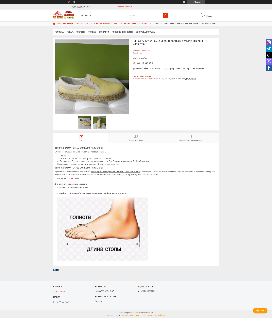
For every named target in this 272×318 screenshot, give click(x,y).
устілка (70, 178)
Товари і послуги (76, 32)
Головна (59, 32)
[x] (57, 270)
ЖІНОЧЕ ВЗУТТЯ (84, 24)
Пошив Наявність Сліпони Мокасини (131, 24)
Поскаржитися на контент (132, 315)
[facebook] (54, 270)
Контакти (104, 32)
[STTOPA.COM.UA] (63, 15)
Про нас (92, 32)
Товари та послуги (65, 24)
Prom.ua (149, 313)
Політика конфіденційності (154, 315)
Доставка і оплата (145, 32)
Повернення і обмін (122, 32)
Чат (262, 310)
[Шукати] (165, 15)
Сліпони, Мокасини (103, 24)
